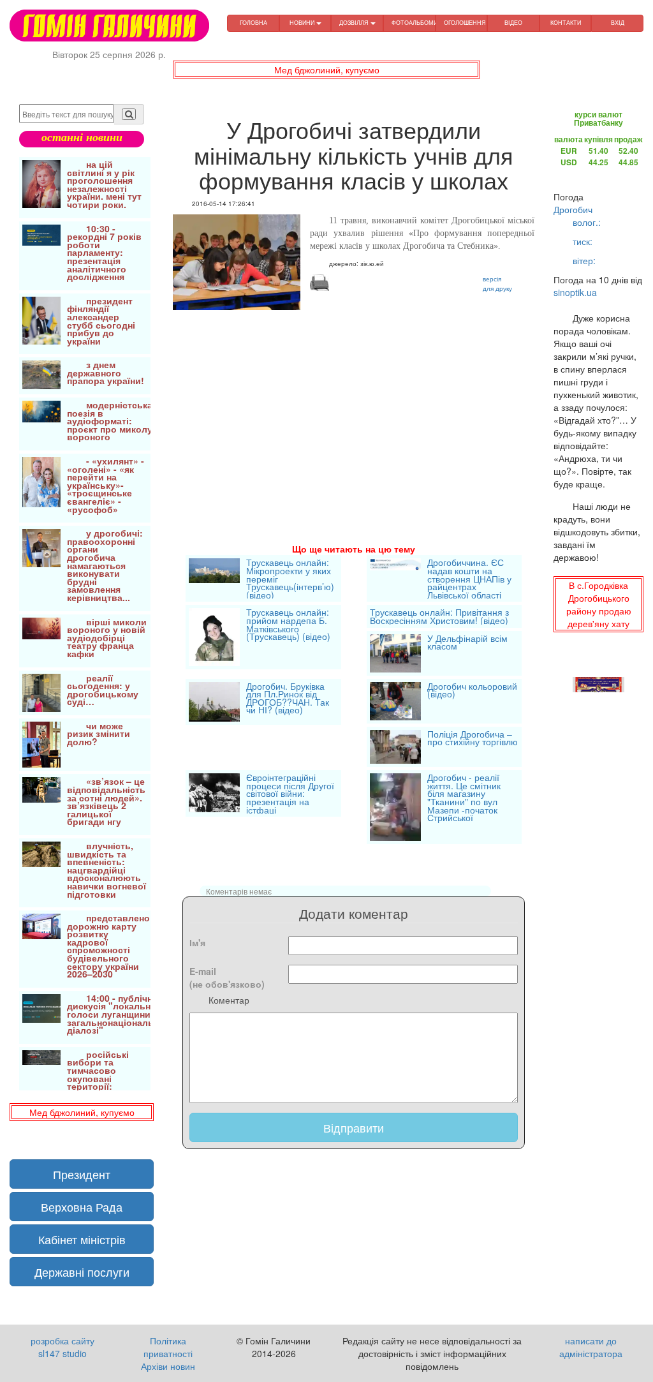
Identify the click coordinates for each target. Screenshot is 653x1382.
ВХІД (617, 23)
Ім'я (197, 942)
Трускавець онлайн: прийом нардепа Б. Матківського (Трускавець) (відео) (288, 625)
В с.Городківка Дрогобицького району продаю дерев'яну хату (598, 604)
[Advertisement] (353, 409)
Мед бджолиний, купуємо (326, 69)
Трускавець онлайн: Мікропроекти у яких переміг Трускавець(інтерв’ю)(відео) (290, 578)
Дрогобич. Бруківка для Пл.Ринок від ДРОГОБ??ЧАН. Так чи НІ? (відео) (287, 699)
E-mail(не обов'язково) (227, 977)
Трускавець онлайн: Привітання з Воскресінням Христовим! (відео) (439, 616)
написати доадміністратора (590, 1347)
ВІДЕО (513, 23)
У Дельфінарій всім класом (467, 643)
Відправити (353, 1127)
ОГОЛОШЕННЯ (465, 23)
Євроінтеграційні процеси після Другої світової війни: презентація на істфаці (290, 793)
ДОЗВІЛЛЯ (355, 23)
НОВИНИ (303, 23)
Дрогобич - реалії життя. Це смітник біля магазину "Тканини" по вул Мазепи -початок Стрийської (464, 798)
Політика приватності (168, 1347)
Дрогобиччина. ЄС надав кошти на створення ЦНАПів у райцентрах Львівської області (469, 578)
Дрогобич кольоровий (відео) (472, 691)
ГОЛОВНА (253, 23)
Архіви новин (168, 1366)
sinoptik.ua (575, 292)
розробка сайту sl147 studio (62, 1347)
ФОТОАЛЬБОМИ (414, 23)
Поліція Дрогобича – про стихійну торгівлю (472, 739)
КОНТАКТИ (565, 23)
